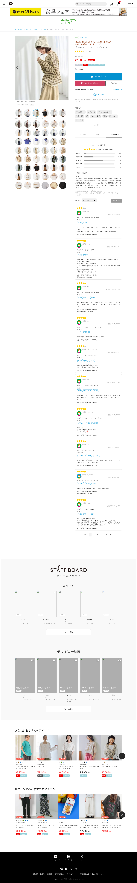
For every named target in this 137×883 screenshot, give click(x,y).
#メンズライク (80, 112)
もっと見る (68, 632)
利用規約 (42, 874)
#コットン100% (96, 116)
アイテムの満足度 (98, 145)
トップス (28, 29)
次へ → (112, 535)
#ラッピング (113, 116)
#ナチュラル (91, 112)
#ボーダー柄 (79, 120)
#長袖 (105, 116)
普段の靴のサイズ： (83, 277)
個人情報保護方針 (59, 874)
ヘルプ (102, 874)
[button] (66, 67)
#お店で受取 (79, 116)
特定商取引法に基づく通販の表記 (88, 874)
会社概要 (35, 874)
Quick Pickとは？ (116, 89)
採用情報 (49, 874)
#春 (87, 116)
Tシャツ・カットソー (40, 29)
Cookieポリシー (71, 874)
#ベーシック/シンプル (104, 112)
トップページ (19, 29)
